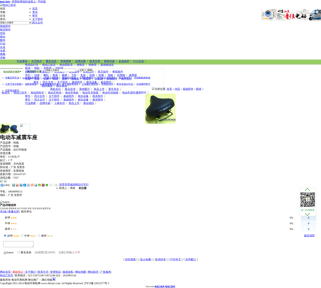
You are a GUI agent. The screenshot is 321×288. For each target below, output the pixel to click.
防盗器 (99, 78)
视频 (2, 54)
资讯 (35, 12)
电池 (27, 68)
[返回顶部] (307, 189)
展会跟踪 (88, 103)
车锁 (27, 78)
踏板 (110, 75)
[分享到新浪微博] (17, 185)
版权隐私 (68, 271)
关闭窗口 (190, 259)
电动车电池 (54, 92)
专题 (2, 50)
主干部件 (37, 19)
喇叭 (46, 75)
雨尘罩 (87, 78)
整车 (35, 15)
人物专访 (59, 103)
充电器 (47, 68)
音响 (64, 78)
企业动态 (124, 61)
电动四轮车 (66, 64)
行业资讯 (22, 61)
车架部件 (45, 71)
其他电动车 (107, 64)
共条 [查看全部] (10, 211)
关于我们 (30, 271)
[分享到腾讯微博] (21, 185)
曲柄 (64, 75)
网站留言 (93, 271)
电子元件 (126, 78)
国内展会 (47, 85)
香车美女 (113, 89)
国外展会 (61, 85)
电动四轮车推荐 (11, 72)
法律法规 (80, 61)
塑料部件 (30, 71)
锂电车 (81, 64)
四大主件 (37, 22)
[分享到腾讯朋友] (46, 185)
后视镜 (121, 75)
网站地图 (80, 271)
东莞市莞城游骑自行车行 (74, 184)
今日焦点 (36, 61)
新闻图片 (84, 89)
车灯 (27, 75)
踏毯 (55, 78)
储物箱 (75, 78)
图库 (2, 40)
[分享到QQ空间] (13, 185)
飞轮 (73, 75)
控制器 (59, 68)
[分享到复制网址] (50, 185)
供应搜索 (130, 259)
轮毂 (101, 75)
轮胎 (92, 75)
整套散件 (117, 71)
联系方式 (43, 271)
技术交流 (94, 61)
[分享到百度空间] (39, 185)
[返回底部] (307, 214)
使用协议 (55, 271)
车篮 (37, 78)
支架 (83, 75)
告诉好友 (160, 259)
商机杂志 (55, 89)
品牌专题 (45, 103)
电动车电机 (72, 92)
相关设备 (91, 82)
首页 (35, 8)
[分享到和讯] (43, 185)
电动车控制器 (110, 92)
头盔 (46, 78)
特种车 (93, 64)
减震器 (133, 75)
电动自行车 (31, 64)
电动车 (6, 92)
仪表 (37, 75)
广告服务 (105, 271)
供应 (2, 33)
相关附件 (5, 29)
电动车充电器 (90, 92)
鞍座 (55, 75)
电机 (37, 68)
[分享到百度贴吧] (28, 185)
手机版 (42, 1)
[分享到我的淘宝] (32, 185)
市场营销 (65, 61)
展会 (2, 36)
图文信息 (51, 61)
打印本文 (175, 259)
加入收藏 (145, 259)
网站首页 (5, 271)
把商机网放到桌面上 (24, 1)
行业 (2, 43)
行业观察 (30, 103)
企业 (2, 47)
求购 (2, 57)
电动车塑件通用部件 (134, 92)
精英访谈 (109, 61)
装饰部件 (112, 78)
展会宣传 (70, 89)
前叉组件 (103, 71)
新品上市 (99, 89)
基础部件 (5, 26)
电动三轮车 (5, 2)
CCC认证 (138, 61)
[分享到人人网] (24, 185)
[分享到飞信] (35, 185)
